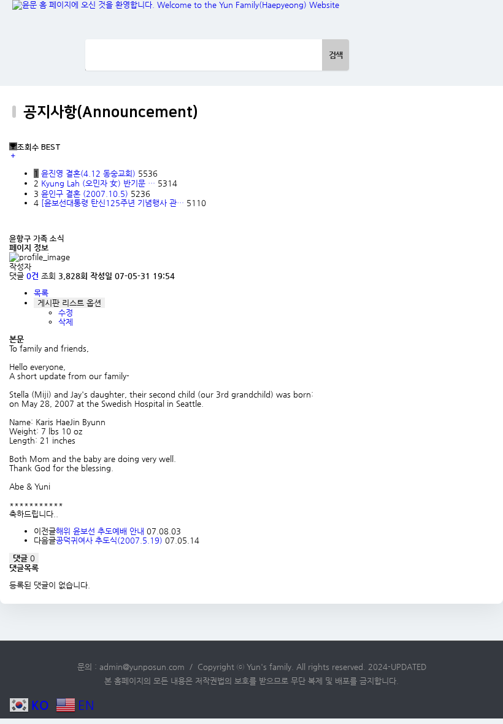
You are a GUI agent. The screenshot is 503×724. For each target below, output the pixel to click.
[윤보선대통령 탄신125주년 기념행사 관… (113, 202)
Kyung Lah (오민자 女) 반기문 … (99, 183)
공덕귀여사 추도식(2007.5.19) (109, 540)
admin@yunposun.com (142, 666)
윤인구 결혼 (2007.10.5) (86, 193)
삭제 (65, 321)
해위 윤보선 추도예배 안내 (100, 531)
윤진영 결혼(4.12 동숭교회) (89, 173)
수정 (65, 312)
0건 (32, 275)
